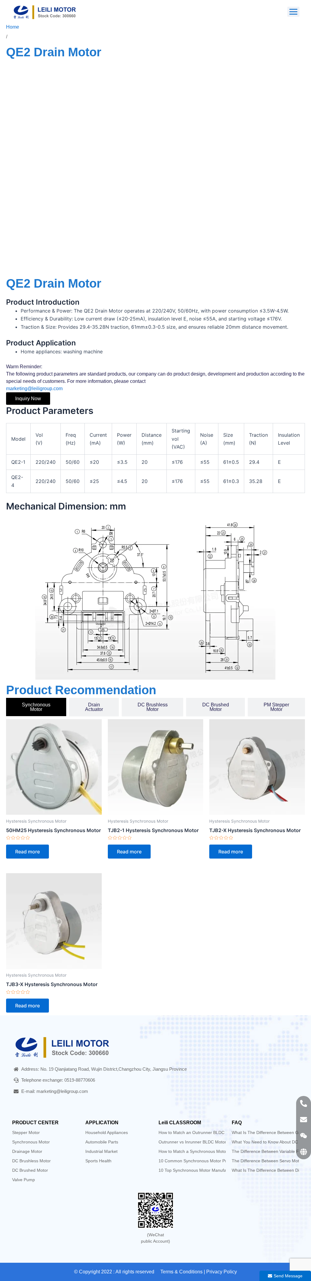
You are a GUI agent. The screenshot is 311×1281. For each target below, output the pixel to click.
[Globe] (303, 1151)
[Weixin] (303, 1135)
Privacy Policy (221, 1271)
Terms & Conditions (181, 1271)
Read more (27, 852)
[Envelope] (303, 1119)
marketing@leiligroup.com (34, 388)
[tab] (36, 707)
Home (12, 27)
